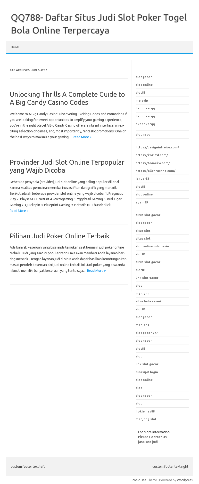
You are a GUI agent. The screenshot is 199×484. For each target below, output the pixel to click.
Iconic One (139, 480)
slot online (144, 84)
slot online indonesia (152, 246)
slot (139, 356)
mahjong (142, 324)
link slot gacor (147, 364)
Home (15, 46)
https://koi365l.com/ (152, 155)
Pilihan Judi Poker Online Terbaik (59, 236)
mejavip (142, 100)
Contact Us (158, 437)
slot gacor (144, 77)
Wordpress (185, 480)
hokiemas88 (145, 411)
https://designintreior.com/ (157, 147)
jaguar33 (142, 178)
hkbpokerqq (145, 108)
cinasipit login (147, 372)
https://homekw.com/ (153, 163)
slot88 (140, 92)
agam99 (142, 202)
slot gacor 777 (147, 332)
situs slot (143, 230)
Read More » (82, 137)
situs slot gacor (148, 215)
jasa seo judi (148, 442)
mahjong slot (146, 419)
